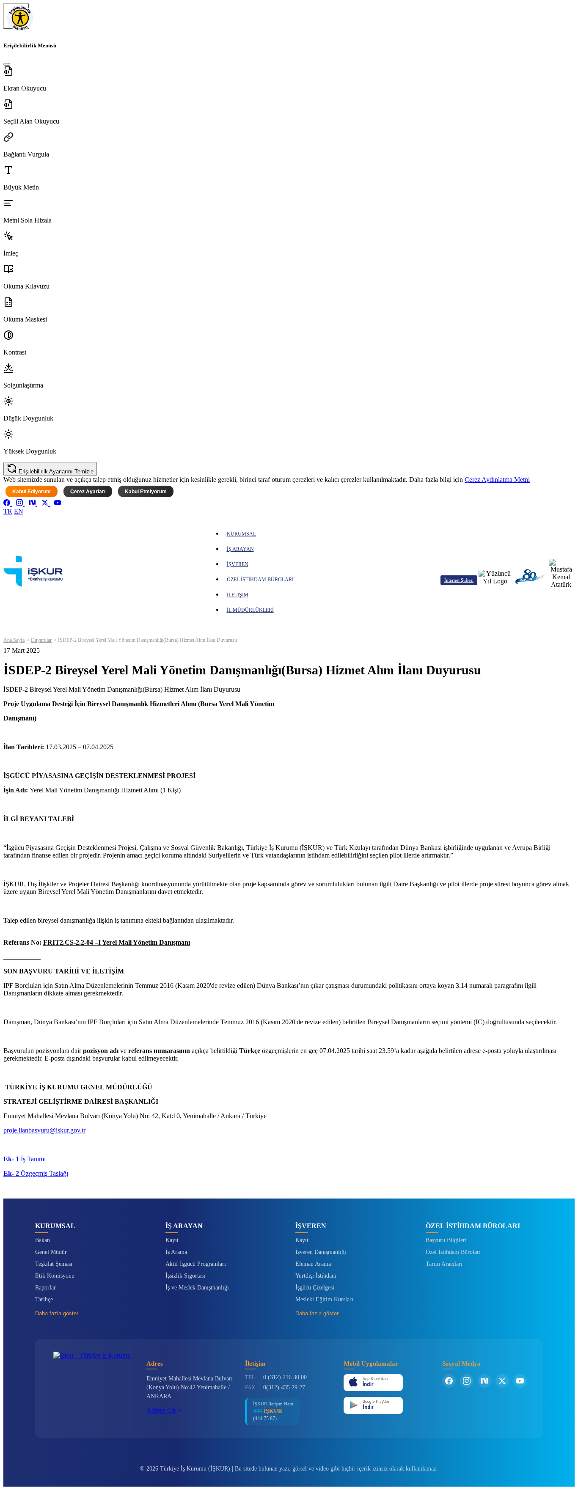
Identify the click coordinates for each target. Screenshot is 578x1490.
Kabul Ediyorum (31, 492)
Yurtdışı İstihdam (315, 1276)
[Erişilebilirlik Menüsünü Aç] (16, 16)
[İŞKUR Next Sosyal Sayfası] (484, 1381)
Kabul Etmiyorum (146, 492)
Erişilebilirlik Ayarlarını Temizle (55, 471)
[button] (289, 79)
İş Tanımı (24, 1159)
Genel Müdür (51, 1252)
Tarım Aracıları (444, 1264)
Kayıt (172, 1240)
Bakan (42, 1240)
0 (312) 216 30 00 (285, 1377)
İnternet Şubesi (458, 580)
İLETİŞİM (237, 594)
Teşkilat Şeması (53, 1264)
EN (18, 511)
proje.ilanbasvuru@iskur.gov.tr (44, 1130)
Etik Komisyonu (54, 1276)
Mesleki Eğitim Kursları (324, 1299)
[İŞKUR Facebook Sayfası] (449, 1381)
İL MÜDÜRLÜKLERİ (250, 610)
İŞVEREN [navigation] (237, 564)
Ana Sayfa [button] (14, 640)
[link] (7, 503)
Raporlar (45, 1287)
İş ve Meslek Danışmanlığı (197, 1287)
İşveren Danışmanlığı (320, 1252)
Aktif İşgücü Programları (195, 1264)
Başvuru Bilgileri (446, 1240)
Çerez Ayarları (87, 492)
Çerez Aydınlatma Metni (497, 479)
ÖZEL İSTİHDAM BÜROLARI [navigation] (260, 579)
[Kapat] (6, 64)
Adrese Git (161, 1410)
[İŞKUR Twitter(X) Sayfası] (502, 1381)
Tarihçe (44, 1299)
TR (7, 511)
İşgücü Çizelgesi (314, 1287)
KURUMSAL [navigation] (241, 533)
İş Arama (176, 1252)
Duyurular (41, 640)
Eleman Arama (313, 1264)
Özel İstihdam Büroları (453, 1252)
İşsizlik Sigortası (185, 1276)
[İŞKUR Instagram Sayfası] (466, 1381)
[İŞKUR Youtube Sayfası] (520, 1381)
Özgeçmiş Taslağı (35, 1173)
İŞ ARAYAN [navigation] (240, 549)
